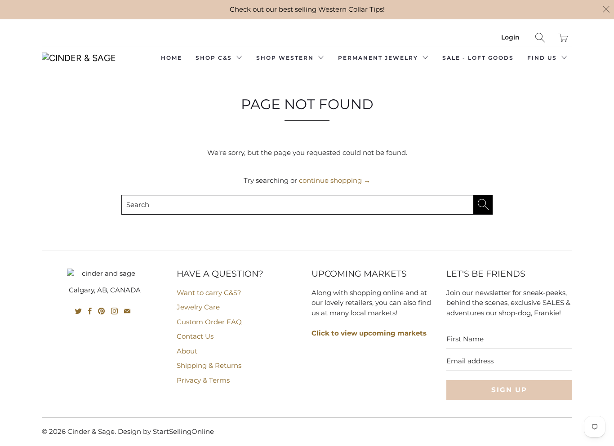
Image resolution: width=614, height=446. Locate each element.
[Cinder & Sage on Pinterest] (101, 311)
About (187, 351)
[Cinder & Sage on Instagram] (114, 311)
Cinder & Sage (91, 431)
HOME (171, 57)
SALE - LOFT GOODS (478, 57)
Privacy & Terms (203, 380)
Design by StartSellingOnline (166, 431)
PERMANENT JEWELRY (379, 57)
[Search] (540, 37)
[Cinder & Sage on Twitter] (78, 311)
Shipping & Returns (209, 365)
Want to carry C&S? (209, 292)
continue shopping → (334, 180)
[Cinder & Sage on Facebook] (90, 311)
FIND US (543, 57)
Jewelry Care (198, 307)
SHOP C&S (215, 57)
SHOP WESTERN (286, 57)
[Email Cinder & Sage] (127, 311)
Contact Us (195, 336)
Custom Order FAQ (209, 322)
